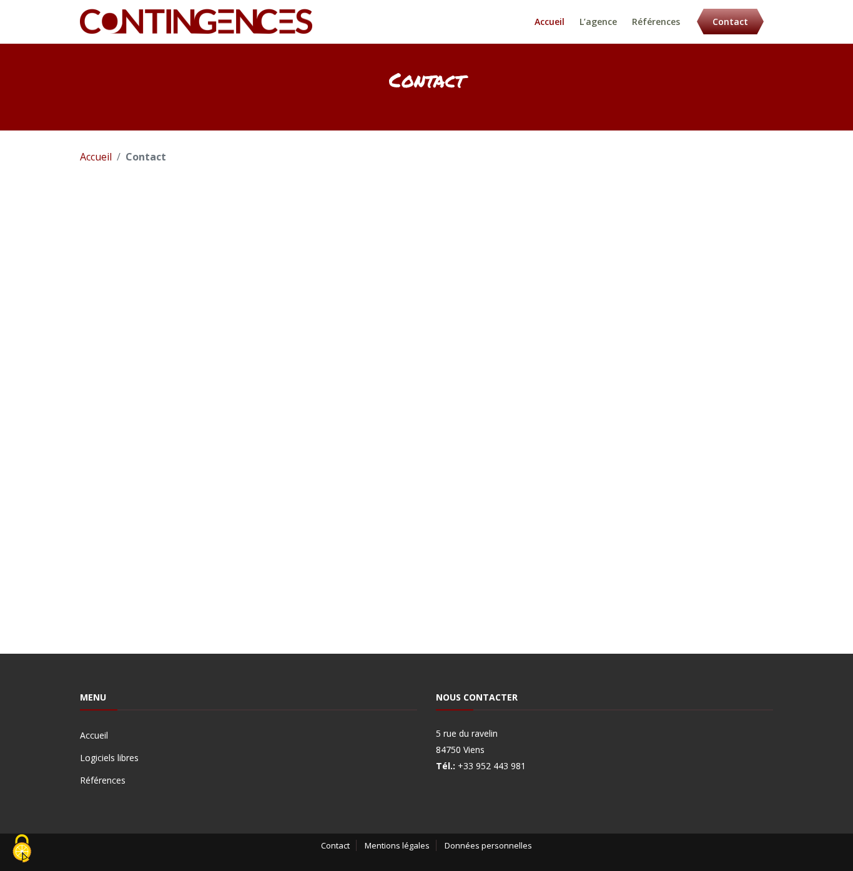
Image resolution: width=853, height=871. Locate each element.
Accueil (550, 21)
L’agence (598, 21)
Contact (730, 21)
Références (656, 21)
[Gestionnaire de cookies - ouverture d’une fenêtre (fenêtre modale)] (22, 849)
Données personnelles (488, 845)
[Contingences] (196, 20)
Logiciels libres (109, 758)
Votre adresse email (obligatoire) (479, 285)
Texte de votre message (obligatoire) (489, 392)
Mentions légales (397, 845)
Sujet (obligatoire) (441, 338)
